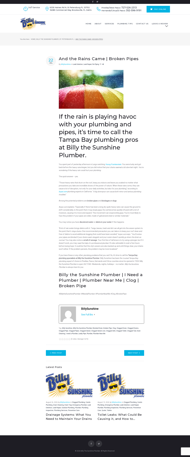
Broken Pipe (107, 328)
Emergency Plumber (80, 405)
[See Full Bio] (94, 315)
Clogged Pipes (74, 331)
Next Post (133, 353)
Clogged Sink (110, 331)
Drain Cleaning (58, 405)
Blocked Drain (98, 328)
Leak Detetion (78, 64)
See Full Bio (87, 314)
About (98, 24)
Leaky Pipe (82, 333)
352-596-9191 (133, 10)
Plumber (89, 333)
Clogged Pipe (63, 331)
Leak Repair (87, 64)
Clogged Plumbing (78, 402)
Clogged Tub (131, 331)
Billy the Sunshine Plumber (82, 328)
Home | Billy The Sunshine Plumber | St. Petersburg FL (52, 39)
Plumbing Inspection (111, 408)
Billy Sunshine (67, 328)
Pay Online (160, 9)
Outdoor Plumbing (68, 408)
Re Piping (95, 64)
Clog (114, 328)
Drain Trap (68, 405)
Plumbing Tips (125, 24)
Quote (104, 410)
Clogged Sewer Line (98, 331)
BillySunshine (66, 64)
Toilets (109, 410)
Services (109, 24)
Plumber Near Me (99, 333)
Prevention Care (73, 410)
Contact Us (142, 24)
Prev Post (57, 353)
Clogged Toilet (121, 331)
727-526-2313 (129, 7)
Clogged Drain (122, 328)
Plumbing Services (60, 410)
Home (88, 24)
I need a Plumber (72, 333)
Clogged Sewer (85, 331)
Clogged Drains (132, 328)
